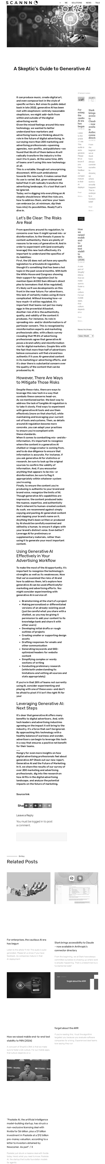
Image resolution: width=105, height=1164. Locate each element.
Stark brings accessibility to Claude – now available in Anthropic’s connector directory (74, 946)
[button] (26, 805)
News (88, 3)
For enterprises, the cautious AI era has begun (84, 118)
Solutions (77, 3)
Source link (23, 794)
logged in (37, 821)
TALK (97, 3)
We (66, 3)
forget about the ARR (66, 1028)
